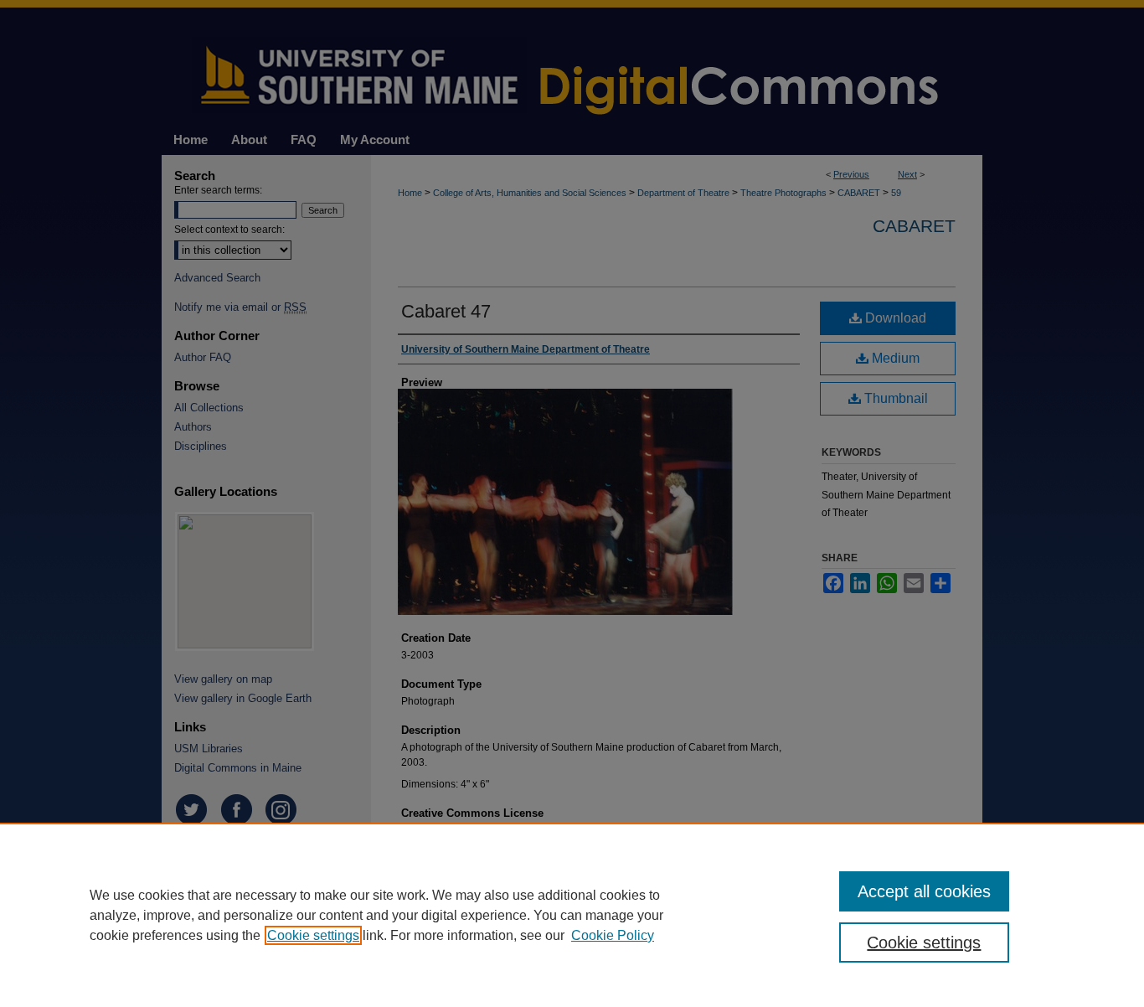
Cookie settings (313, 935)
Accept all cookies (924, 891)
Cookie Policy (612, 935)
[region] (572, 915)
